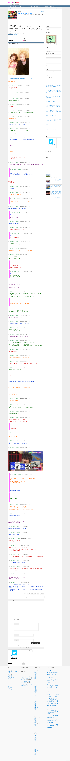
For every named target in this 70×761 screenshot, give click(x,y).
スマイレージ (51, 680)
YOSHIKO (35, 748)
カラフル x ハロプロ (16, 2)
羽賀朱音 (35, 684)
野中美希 (54, 723)
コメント (16, 623)
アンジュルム (32, 6)
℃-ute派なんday (10, 678)
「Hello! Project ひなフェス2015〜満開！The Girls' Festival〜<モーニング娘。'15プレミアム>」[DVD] (53, 106)
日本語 (55, 8)
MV (47, 694)
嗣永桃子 (35, 687)
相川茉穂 (35, 709)
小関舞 (35, 722)
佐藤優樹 (35, 678)
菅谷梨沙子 (35, 691)
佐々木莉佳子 (36, 707)
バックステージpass (37, 747)
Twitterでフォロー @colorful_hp (14, 656)
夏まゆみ (35, 749)
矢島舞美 (35, 694)
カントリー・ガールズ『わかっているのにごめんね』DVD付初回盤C (53, 97)
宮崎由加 (55, 703)
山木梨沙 (35, 718)
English (60, 8)
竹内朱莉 (35, 705)
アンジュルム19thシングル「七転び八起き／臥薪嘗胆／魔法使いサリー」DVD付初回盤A (53, 120)
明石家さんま (36, 750)
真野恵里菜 (10, 8)
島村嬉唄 (35, 720)
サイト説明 (10, 6)
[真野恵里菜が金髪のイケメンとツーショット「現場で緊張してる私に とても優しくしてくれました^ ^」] (25, 470)
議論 (55, 720)
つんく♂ (50, 694)
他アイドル (51, 685)
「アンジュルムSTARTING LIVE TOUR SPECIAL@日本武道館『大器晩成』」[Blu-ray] (53, 86)
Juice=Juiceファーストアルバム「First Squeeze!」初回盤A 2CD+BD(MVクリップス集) (53, 129)
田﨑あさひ (35, 738)
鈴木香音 (35, 674)
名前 (15, 634)
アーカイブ (47, 77)
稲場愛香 (35, 719)
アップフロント (11, 34)
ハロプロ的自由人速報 (11, 677)
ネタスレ (53, 696)
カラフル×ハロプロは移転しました (27, 13)
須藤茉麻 (35, 692)
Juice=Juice (38, 6)
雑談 (57, 687)
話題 (49, 720)
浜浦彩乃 (35, 725)
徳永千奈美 (35, 689)
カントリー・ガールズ (44, 6)
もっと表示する (58, 197)
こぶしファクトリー (52, 6)
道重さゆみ (35, 742)
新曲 (52, 710)
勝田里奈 (35, 703)
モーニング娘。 (19, 6)
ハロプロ (14, 6)
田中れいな (35, 734)
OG (57, 672)
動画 (55, 699)
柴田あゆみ (35, 740)
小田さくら (35, 679)
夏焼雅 (35, 688)
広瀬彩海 (35, 724)
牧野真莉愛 (52, 712)
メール (16, 640)
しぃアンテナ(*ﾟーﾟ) (11, 684)
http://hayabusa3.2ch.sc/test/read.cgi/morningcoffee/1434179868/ (35, 594)
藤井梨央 (35, 726)
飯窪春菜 (35, 675)
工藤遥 (35, 677)
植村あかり (35, 716)
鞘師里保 (35, 672)
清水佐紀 (35, 686)
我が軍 (35, 751)
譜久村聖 (35, 671)
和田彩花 (35, 701)
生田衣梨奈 (35, 673)
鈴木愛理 (35, 695)
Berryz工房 (24, 6)
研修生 (48, 717)
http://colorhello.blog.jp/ (23, 18)
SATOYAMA (48, 674)
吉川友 (35, 737)
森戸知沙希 (35, 721)
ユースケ (35, 753)
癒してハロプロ (10, 676)
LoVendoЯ (55, 672)
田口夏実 (35, 731)
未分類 (54, 685)
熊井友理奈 (35, 690)
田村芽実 (35, 704)
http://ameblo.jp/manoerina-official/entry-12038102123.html (20, 78)
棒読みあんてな (10, 687)
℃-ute (28, 6)
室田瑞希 (35, 708)
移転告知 (51, 687)
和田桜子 (35, 732)
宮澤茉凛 (35, 735)
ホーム (26, 597)
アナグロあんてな (10, 685)
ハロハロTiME (10, 675)
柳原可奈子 (35, 754)
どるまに (9, 688)
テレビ (50, 696)
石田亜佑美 (35, 676)
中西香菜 (35, 706)
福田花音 (35, 702)
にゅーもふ (9, 686)
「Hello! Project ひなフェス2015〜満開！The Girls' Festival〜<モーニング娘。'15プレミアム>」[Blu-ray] (53, 111)
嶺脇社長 (35, 752)
